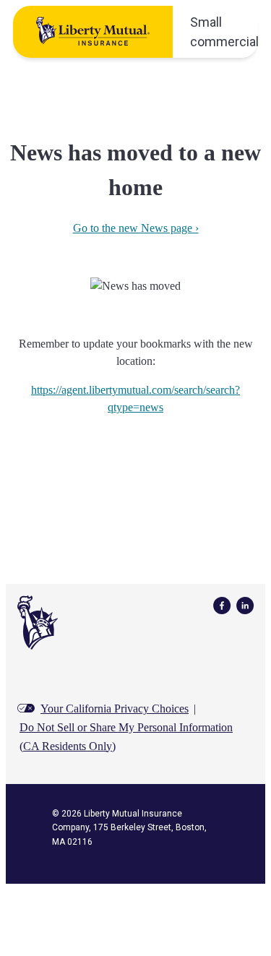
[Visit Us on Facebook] (222, 604)
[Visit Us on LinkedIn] (245, 604)
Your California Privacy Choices (114, 708)
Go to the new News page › (136, 228)
